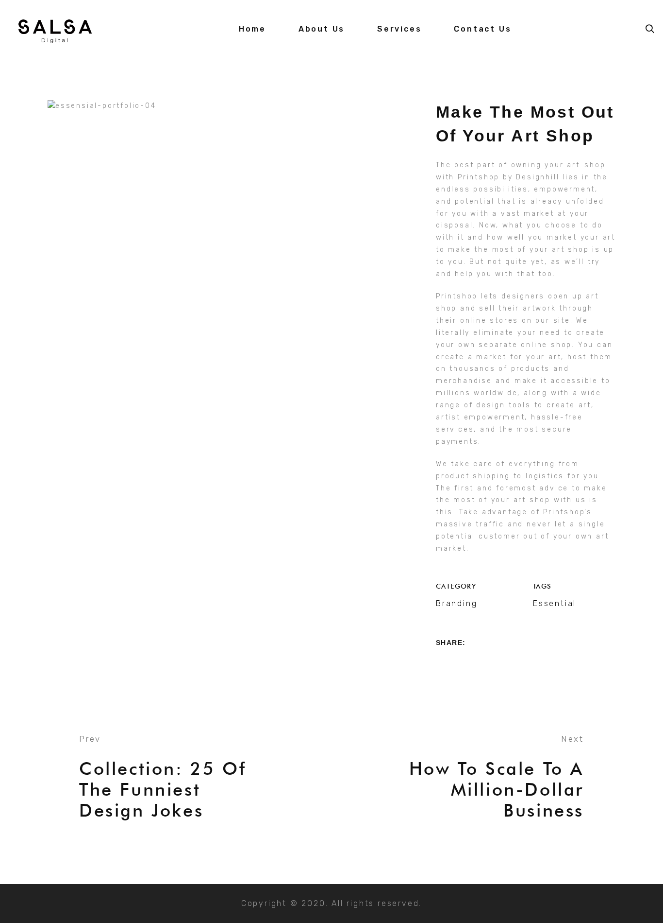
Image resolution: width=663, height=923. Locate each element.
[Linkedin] (475, 662)
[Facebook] (439, 662)
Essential (554, 603)
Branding (456, 603)
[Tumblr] (494, 662)
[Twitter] (457, 662)
